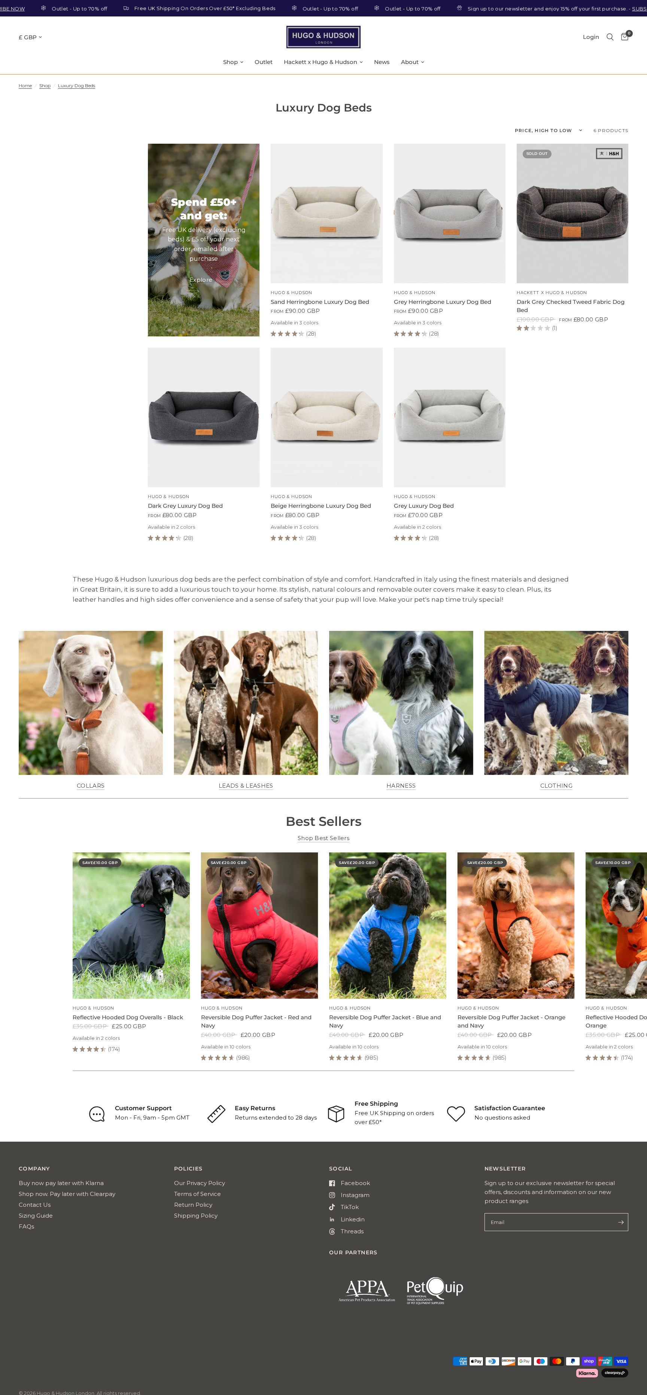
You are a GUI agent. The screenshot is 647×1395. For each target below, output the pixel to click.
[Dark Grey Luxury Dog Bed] (203, 417)
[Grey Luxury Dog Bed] (449, 417)
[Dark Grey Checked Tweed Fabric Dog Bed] (572, 213)
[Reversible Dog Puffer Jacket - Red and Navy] (259, 925)
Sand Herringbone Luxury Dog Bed (320, 301)
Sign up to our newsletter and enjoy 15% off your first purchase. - (518, 8)
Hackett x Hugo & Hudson (320, 61)
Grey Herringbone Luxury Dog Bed (442, 301)
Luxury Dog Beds (76, 85)
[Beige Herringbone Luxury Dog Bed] (326, 417)
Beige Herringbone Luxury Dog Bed (321, 505)
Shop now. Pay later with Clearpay (67, 1193)
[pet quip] (440, 1294)
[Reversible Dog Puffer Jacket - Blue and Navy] (387, 925)
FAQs (26, 1226)
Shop (230, 61)
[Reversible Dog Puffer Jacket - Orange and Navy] (516, 925)
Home (25, 85)
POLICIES (188, 1168)
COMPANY (34, 1168)
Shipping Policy (196, 1215)
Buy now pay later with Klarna (61, 1183)
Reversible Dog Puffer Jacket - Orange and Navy (511, 1021)
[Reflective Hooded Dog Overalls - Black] (131, 925)
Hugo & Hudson (291, 292)
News (382, 61)
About (410, 61)
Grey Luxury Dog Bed (424, 505)
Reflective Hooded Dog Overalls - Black (128, 1016)
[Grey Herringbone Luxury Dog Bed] (449, 213)
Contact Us (35, 1204)
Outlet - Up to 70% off (276, 8)
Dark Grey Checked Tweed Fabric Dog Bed (571, 306)
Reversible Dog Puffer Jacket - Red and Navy (256, 1021)
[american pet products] (362, 1294)
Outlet (264, 61)
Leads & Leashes (246, 785)
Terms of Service (197, 1193)
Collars (90, 785)
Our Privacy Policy (199, 1183)
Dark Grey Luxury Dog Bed (185, 505)
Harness (401, 785)
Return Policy (193, 1204)
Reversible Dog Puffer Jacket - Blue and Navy (385, 1021)
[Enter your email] (620, 1222)
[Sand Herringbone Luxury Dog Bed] (326, 213)
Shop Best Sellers (323, 838)
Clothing (556, 785)
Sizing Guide (36, 1215)
